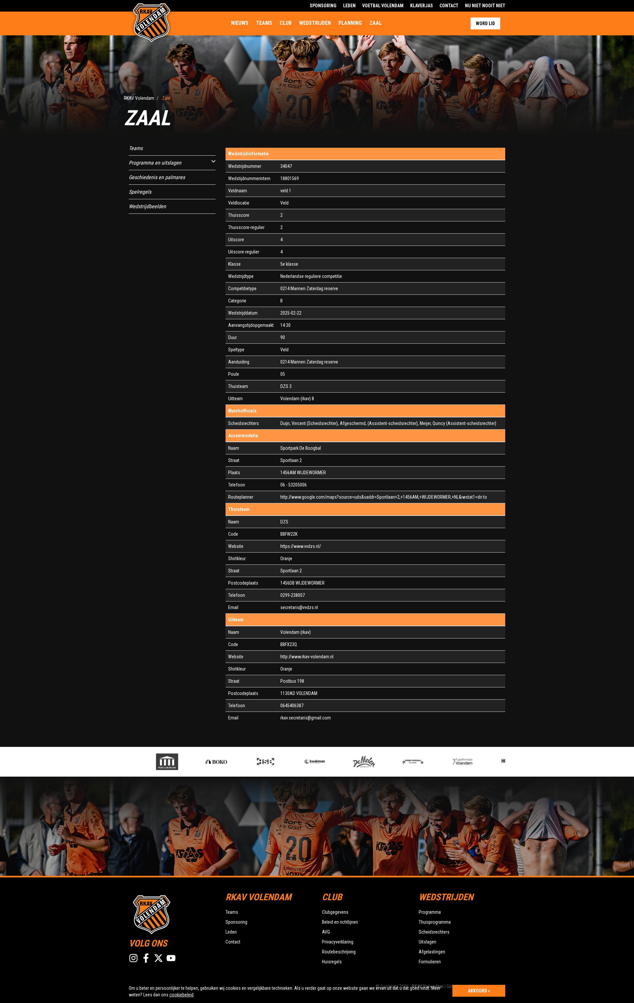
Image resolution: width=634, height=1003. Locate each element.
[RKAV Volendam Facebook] (146, 958)
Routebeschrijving (339, 951)
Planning (350, 23)
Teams (264, 23)
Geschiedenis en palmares (157, 177)
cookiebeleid (181, 994)
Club (286, 23)
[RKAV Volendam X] (158, 958)
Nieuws (239, 23)
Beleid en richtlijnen (340, 922)
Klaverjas (421, 5)
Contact (449, 5)
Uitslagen (427, 942)
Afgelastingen (432, 951)
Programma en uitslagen (155, 163)
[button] (213, 161)
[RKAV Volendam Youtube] (171, 958)
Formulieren (430, 961)
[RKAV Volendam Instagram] (133, 958)
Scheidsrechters (434, 932)
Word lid (485, 23)
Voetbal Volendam (383, 5)
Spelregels (140, 192)
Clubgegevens (335, 912)
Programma (430, 912)
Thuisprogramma (435, 922)
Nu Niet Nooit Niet (485, 5)
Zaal (376, 23)
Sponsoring (323, 5)
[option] (143, 762)
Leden (349, 5)
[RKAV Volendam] (172, 914)
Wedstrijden (315, 23)
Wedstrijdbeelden (147, 206)
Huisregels (332, 961)
